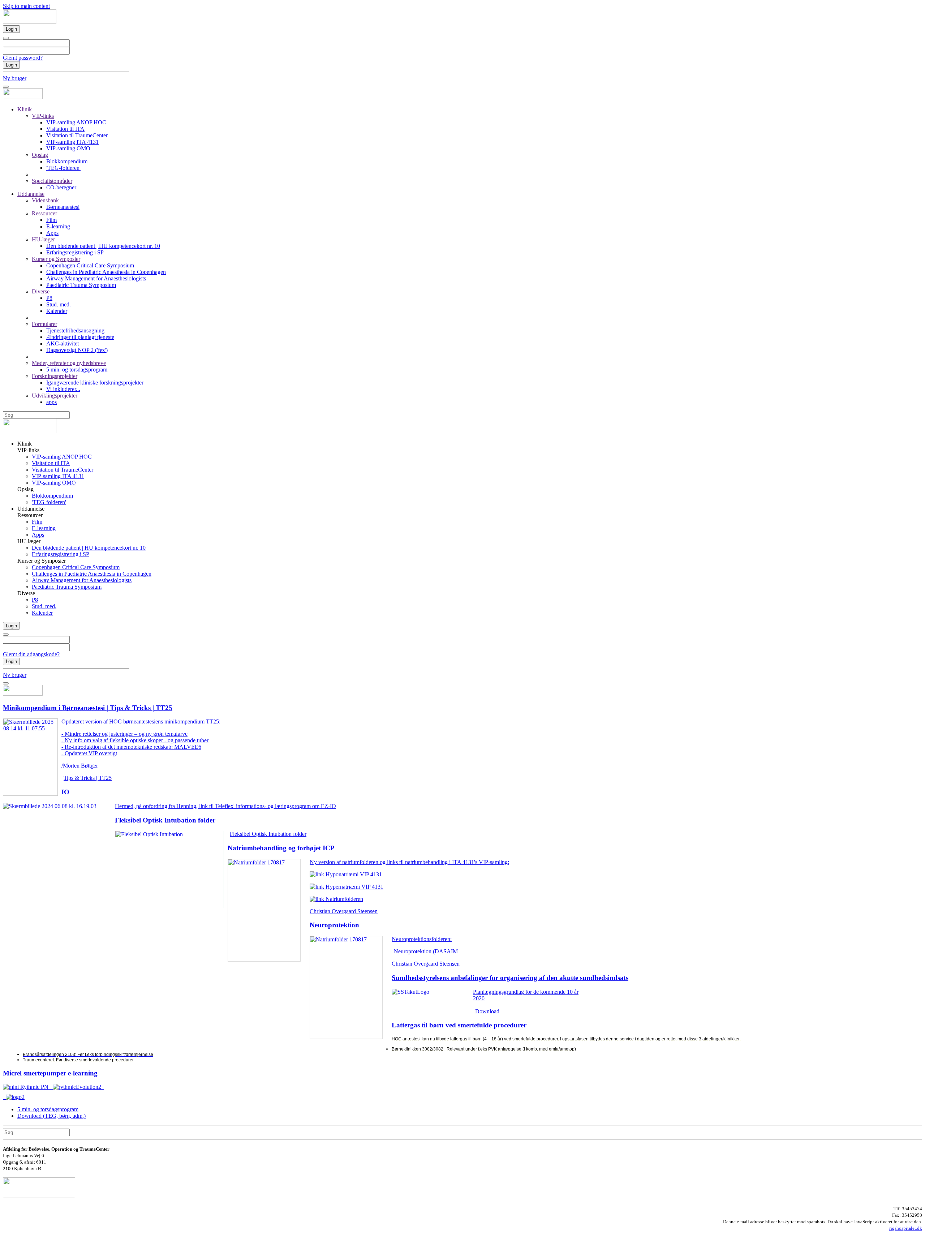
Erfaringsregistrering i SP (75, 252)
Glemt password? (23, 58)
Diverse (41, 291)
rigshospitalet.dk (905, 1228)
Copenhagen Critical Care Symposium (90, 265)
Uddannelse (30, 194)
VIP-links (43, 116)
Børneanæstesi (62, 207)
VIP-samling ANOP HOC (76, 122)
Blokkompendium (66, 161)
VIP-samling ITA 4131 (72, 142)
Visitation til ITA (65, 129)
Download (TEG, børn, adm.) (51, 1116)
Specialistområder (52, 181)
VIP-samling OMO (68, 148)
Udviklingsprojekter (54, 395)
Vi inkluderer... (63, 389)
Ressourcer (44, 213)
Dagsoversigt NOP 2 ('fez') (77, 350)
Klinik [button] (24, 444)
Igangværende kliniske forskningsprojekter (94, 382)
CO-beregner (61, 187)
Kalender (56, 311)
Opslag (40, 155)
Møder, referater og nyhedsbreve (69, 363)
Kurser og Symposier (56, 259)
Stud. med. (58, 304)
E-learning (58, 226)
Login (11, 29)
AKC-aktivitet (62, 343)
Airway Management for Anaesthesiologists (96, 278)
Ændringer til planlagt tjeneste (80, 337)
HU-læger (43, 239)
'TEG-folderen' (63, 168)
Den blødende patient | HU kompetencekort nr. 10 (103, 246)
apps (51, 402)
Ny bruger (14, 78)
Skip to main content (26, 6)
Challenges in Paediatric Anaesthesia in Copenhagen (106, 272)
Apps (52, 233)
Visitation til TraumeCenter (77, 135)
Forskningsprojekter (54, 376)
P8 (49, 298)
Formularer (44, 324)
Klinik (24, 109)
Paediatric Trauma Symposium (81, 285)
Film (51, 220)
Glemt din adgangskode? (31, 654)
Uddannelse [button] (30, 509)
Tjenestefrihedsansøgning (75, 330)
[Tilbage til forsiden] (29, 22)
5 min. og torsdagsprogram (76, 369)
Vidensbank (45, 200)
